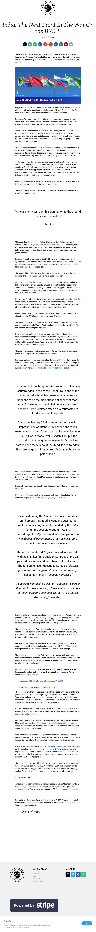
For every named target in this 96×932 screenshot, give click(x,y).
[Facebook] (78, 874)
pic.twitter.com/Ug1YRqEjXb (51, 681)
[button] (25, 44)
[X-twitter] (68, 874)
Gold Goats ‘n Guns (70, 789)
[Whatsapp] (83, 874)
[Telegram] (73, 874)
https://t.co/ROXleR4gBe (29, 681)
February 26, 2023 (50, 687)
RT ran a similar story (24, 495)
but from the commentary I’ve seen (56, 746)
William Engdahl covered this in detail (53, 368)
